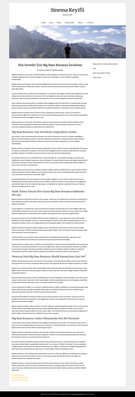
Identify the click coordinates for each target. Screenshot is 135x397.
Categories (69, 23)
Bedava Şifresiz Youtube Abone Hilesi (105, 64)
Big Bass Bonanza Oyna (20, 377)
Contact (90, 23)
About (80, 23)
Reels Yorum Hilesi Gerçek (101, 73)
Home (43, 23)
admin (61, 70)
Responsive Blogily (77, 394)
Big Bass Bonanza (18, 375)
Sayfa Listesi (97, 77)
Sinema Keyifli (67, 10)
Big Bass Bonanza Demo (20, 380)
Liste (94, 68)
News (59, 23)
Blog (51, 23)
